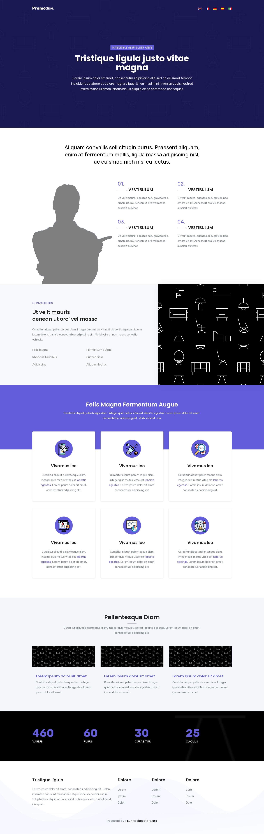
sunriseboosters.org (142, 820)
